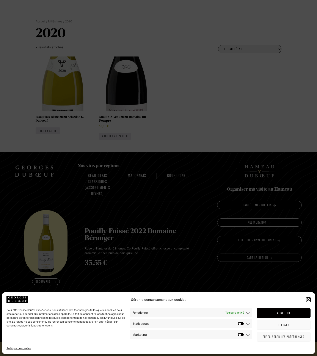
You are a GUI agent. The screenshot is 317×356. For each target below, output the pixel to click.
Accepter (283, 313)
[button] (308, 300)
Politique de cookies (18, 348)
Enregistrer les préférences (283, 337)
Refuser (283, 325)
